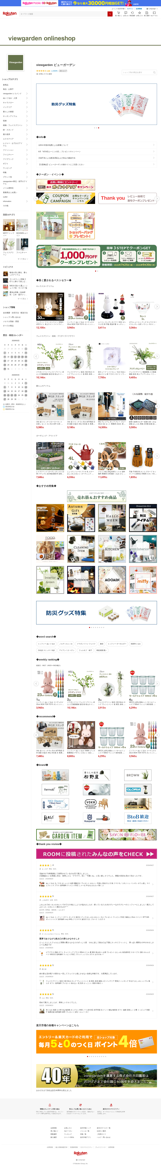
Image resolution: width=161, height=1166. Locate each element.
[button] (152, 8)
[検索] (110, 13)
